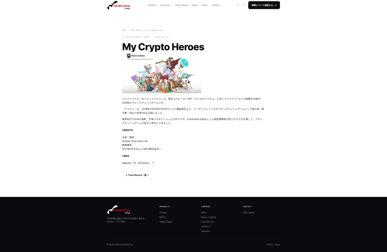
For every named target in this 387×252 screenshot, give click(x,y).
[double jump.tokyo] (118, 5)
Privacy (270, 244)
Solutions (152, 5)
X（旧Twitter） (144, 162)
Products (165, 5)
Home (124, 30)
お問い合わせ (248, 212)
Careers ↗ (206, 226)
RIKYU (162, 217)
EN (244, 5)
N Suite (163, 212)
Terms (277, 244)
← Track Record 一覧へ (137, 175)
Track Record (181, 5)
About (205, 5)
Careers (216, 5)
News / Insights (208, 217)
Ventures (205, 231)
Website (128, 162)
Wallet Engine (166, 221)
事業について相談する (264, 5)
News (195, 5)
